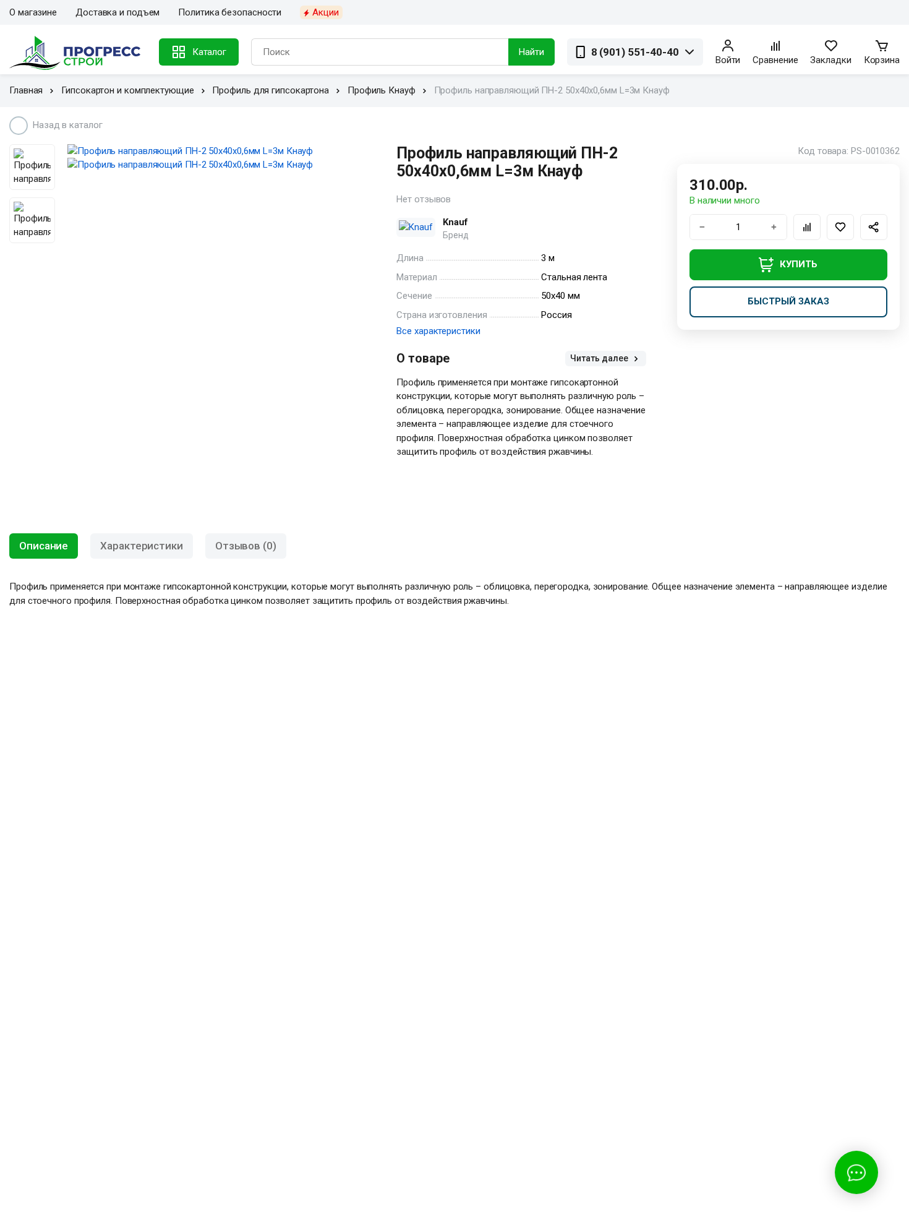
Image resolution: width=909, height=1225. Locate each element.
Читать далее (600, 358)
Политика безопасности (229, 12)
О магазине (33, 12)
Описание (43, 545)
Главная (26, 90)
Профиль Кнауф (382, 90)
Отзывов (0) (245, 545)
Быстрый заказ (788, 301)
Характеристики (141, 545)
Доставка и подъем (117, 12)
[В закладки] (840, 227)
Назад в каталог (68, 125)
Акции (325, 12)
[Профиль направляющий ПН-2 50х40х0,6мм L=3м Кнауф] (216, 151)
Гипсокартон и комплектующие (127, 90)
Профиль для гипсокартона (270, 90)
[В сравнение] (807, 227)
